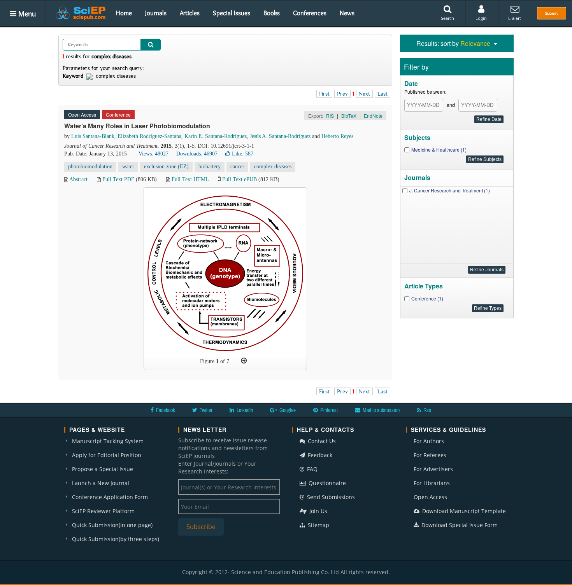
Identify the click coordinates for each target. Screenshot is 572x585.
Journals (156, 13)
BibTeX (348, 115)
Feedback (319, 455)
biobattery (209, 166)
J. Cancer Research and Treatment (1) (449, 190)
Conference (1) (427, 298)
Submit (551, 13)
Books (271, 13)
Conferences (309, 13)
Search (447, 18)
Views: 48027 (153, 154)
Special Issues (231, 13)
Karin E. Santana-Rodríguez (215, 136)
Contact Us (321, 441)
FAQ (311, 469)
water (128, 166)
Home (124, 13)
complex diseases (272, 166)
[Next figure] (244, 360)
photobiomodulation (90, 166)
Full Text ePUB (239, 179)
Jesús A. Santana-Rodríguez (280, 136)
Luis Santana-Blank (92, 136)
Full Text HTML (190, 179)
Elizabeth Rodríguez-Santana (149, 136)
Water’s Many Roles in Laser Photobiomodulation (137, 125)
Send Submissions (330, 497)
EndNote (373, 115)
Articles (190, 13)
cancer (237, 166)
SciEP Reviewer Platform (103, 511)
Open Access (430, 497)
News (347, 13)
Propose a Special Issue (102, 469)
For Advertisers (433, 469)
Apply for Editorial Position (106, 455)
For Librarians (432, 483)
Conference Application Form (110, 497)
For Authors (429, 441)
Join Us (317, 511)
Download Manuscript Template (463, 511)
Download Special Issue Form (459, 525)
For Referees (430, 455)
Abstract (78, 179)
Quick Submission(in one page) (112, 525)
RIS (330, 115)
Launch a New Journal (100, 483)
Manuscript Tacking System (108, 441)
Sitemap (317, 525)
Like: (242, 154)
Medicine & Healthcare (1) (439, 149)
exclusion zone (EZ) (166, 166)
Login (481, 18)
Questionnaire (326, 483)
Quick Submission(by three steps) (115, 539)
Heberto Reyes (337, 136)
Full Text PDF (118, 179)
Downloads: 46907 (197, 154)
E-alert (514, 18)
